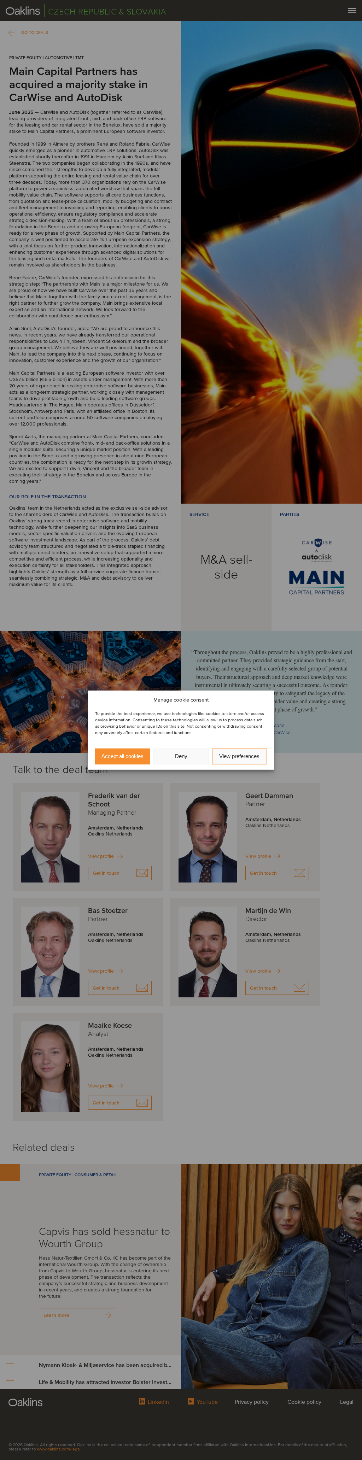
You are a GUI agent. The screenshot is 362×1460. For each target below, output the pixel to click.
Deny (181, 756)
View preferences (239, 756)
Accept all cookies (122, 756)
